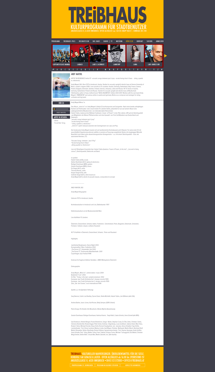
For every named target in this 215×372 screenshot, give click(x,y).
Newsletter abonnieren (132, 365)
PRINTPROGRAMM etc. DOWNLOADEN (82, 365)
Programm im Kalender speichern (107, 365)
